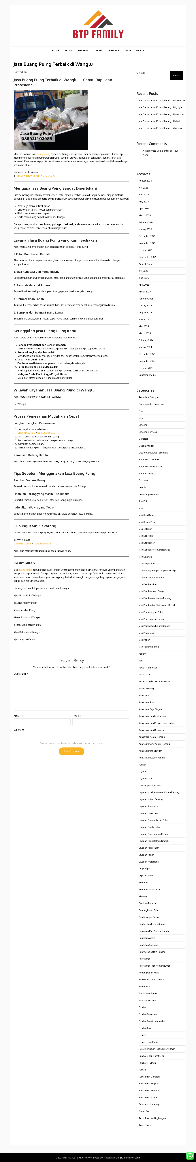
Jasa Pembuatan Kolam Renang (155, 598)
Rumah (142, 1069)
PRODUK (83, 50)
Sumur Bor (144, 1111)
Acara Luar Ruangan (149, 397)
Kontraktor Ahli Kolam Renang (154, 743)
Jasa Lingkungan (147, 563)
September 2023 (147, 374)
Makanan (143, 882)
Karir (141, 660)
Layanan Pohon (146, 854)
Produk (142, 1007)
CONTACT (113, 50)
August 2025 (145, 264)
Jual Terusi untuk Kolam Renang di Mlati (159, 121)
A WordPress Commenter (156, 150)
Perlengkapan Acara (149, 972)
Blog (141, 418)
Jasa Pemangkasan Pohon (152, 577)
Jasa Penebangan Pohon (151, 619)
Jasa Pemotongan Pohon (151, 612)
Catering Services (148, 431)
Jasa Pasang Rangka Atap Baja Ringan (158, 570)
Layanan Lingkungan (149, 813)
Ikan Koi (143, 501)
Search (140, 73)
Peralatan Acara (147, 937)
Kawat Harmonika (148, 667)
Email (76, 716)
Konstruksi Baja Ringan (150, 709)
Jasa (141, 508)
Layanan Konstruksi (148, 806)
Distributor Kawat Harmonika (153, 452)
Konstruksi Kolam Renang (152, 736)
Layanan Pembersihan (150, 827)
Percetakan (144, 958)
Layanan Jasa (145, 778)
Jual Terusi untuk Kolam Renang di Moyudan (161, 114)
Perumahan (144, 986)
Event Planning (146, 473)
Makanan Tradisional (149, 889)
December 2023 (147, 354)
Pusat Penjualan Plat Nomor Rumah (157, 1048)
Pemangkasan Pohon (149, 910)
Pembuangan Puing (149, 917)
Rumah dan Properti (149, 1083)
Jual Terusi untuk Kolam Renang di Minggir (160, 128)
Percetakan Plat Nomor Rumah (154, 965)
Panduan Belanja (147, 903)
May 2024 (144, 326)
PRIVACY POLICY (134, 50)
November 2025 (147, 243)
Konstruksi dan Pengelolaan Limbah (157, 723)
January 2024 (145, 347)
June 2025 (144, 277)
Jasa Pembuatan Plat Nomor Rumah (157, 605)
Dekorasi (143, 438)
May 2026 (144, 201)
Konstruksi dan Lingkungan (152, 716)
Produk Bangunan (148, 1014)
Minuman (143, 896)
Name (18, 716)
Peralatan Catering (148, 945)
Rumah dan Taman (148, 1097)
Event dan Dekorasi (149, 459)
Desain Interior (146, 445)
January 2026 (145, 229)
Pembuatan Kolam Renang (152, 924)
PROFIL (68, 50)
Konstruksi (144, 695)
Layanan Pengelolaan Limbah (154, 840)
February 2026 (146, 222)
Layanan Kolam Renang (151, 799)
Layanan (143, 771)
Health (142, 487)
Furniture (143, 480)
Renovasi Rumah (147, 1062)
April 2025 (144, 284)
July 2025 (143, 270)
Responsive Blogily (113, 1157)
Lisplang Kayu (146, 875)
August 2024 (145, 312)
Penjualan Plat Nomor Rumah (154, 931)
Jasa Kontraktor (147, 542)
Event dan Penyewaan (150, 466)
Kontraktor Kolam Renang (152, 757)
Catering (143, 424)
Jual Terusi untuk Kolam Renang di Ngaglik (160, 107)
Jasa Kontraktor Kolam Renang (154, 549)
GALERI (98, 50)
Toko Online (145, 1125)
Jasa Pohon (144, 639)
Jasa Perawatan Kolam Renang (154, 625)
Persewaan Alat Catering (151, 979)
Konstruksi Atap (147, 702)
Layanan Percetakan (149, 847)
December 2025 (147, 236)
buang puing (43, 154)
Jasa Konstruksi (146, 535)
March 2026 (145, 215)
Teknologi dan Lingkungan (152, 1118)
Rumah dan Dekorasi (149, 1076)
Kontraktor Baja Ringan (150, 750)
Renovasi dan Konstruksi (151, 1055)
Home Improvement (149, 494)
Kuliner (142, 764)
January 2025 (145, 305)
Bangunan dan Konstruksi (151, 404)
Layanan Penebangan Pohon (153, 834)
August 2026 (145, 180)
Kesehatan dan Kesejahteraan (154, 681)
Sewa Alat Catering (149, 1104)
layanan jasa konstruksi (150, 785)
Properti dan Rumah (149, 1042)
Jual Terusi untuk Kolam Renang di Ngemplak (162, 100)
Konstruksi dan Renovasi (151, 730)
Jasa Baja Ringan (147, 515)
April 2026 (144, 208)
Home (55, 50)
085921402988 (26, 176)
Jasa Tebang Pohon (149, 646)
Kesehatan (144, 674)
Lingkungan (144, 868)
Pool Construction (148, 1000)
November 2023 (147, 361)
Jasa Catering (145, 528)
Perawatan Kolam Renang (152, 951)
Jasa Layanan (145, 556)
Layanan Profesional (149, 861)
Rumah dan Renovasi (149, 1090)
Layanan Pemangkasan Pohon (154, 820)
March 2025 (145, 291)
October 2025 (146, 250)
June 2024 (144, 319)
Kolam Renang (146, 688)
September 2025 (147, 257)
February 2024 (146, 340)
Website (19, 730)
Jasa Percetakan (147, 632)
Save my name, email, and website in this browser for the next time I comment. (72, 743)
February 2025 (146, 298)
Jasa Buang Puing (147, 522)
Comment (21, 673)
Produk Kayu (145, 1028)
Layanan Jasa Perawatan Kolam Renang (159, 792)
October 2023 (146, 368)
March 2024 (145, 333)
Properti (143, 1035)
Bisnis (141, 411)
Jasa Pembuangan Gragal (152, 591)
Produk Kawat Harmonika (152, 1021)
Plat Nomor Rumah (148, 993)
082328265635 (46, 176)
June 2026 (144, 194)
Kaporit (142, 653)
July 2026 (143, 187)
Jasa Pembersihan (148, 584)
